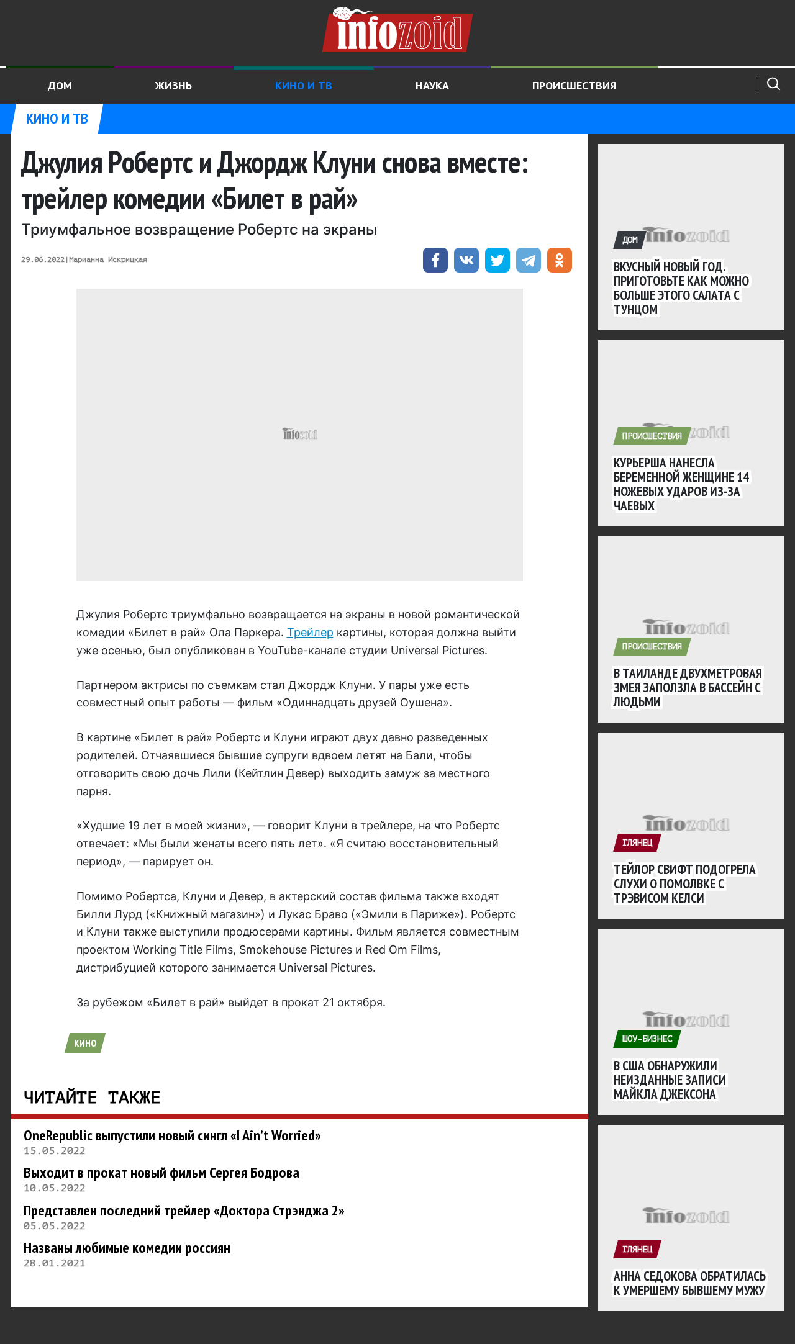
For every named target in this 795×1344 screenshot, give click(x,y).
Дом (60, 85)
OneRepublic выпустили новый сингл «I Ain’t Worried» (172, 1135)
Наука (432, 85)
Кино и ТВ (303, 85)
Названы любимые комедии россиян (127, 1247)
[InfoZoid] (397, 28)
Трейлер (310, 632)
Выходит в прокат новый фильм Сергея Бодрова (161, 1172)
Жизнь (173, 85)
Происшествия (574, 85)
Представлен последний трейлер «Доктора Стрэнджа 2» (184, 1210)
